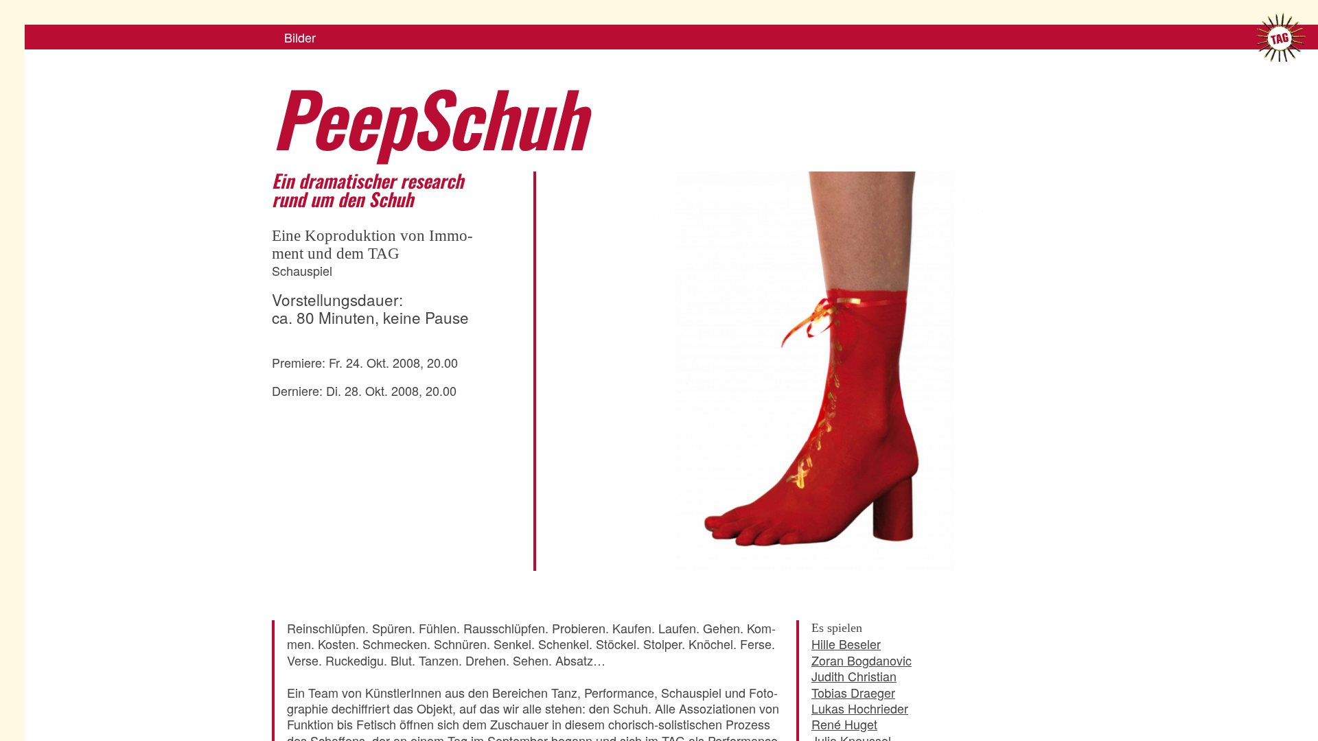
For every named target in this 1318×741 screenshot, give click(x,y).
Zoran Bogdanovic (861, 660)
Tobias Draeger (853, 692)
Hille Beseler (846, 643)
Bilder (300, 37)
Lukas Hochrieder (859, 708)
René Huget (844, 724)
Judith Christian (854, 676)
